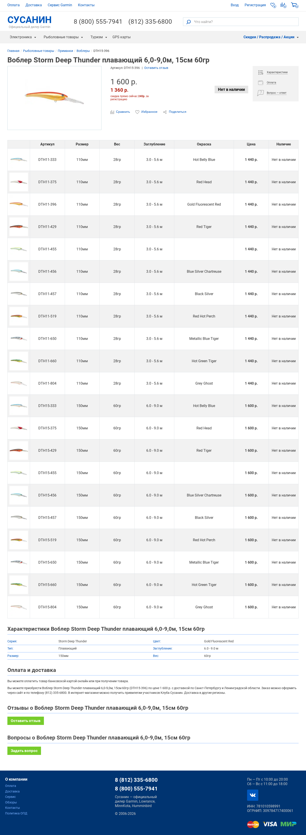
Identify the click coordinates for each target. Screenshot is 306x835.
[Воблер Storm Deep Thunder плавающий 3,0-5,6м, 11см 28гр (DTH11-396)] (18, 204)
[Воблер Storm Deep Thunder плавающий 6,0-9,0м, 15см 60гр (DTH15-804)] (18, 607)
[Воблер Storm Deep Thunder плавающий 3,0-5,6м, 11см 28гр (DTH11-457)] (18, 294)
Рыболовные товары (61, 37)
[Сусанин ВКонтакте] (252, 795)
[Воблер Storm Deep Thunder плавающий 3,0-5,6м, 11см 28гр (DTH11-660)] (18, 361)
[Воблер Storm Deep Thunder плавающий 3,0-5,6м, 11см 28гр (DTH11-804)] (18, 383)
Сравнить (123, 111)
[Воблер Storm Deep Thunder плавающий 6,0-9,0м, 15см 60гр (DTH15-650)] (18, 562)
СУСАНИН (29, 22)
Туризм (97, 37)
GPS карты (121, 37)
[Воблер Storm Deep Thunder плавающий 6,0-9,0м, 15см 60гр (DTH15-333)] (18, 405)
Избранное (149, 111)
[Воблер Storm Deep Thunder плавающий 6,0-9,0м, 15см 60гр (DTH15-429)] (18, 450)
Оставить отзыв (156, 68)
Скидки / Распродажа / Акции (269, 37)
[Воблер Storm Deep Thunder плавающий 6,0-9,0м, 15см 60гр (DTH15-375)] (18, 428)
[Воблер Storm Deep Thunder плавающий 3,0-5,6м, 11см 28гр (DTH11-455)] (18, 249)
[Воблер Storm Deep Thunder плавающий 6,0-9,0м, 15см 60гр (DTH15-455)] (18, 473)
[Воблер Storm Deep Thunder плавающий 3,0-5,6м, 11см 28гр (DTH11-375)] (18, 182)
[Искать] (188, 21)
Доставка (34, 5)
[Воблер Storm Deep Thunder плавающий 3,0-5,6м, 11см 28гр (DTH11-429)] (18, 226)
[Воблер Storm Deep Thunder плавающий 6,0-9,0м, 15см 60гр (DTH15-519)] (18, 540)
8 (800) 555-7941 (98, 21)
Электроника (21, 37)
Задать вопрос (24, 750)
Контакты (86, 5)
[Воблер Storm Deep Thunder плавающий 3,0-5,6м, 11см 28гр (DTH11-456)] (18, 271)
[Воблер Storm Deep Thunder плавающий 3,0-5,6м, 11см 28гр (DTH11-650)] (18, 338)
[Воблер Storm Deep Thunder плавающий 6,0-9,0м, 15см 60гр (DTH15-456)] (18, 495)
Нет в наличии (231, 89)
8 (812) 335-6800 (136, 780)
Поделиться (177, 111)
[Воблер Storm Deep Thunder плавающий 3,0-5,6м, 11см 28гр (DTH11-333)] (18, 159)
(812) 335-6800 (150, 21)
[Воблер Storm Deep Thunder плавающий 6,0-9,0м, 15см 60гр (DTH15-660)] (18, 584)
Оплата (13, 5)
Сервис (10, 797)
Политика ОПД (16, 813)
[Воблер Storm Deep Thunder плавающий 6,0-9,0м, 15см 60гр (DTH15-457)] (18, 517)
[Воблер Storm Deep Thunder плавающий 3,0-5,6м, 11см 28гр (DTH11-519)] (18, 316)
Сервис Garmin (60, 5)
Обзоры (11, 802)
